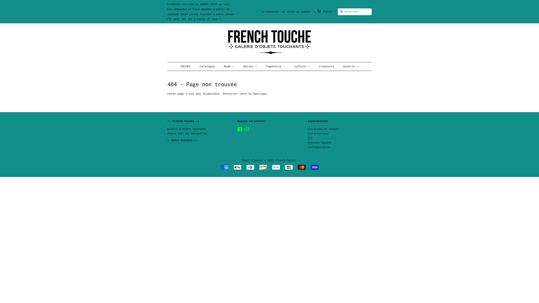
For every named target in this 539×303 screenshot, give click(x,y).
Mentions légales (319, 142)
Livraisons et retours (323, 129)
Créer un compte (299, 11)
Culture (301, 66)
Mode (228, 66)
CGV (310, 138)
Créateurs (326, 66)
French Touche (285, 160)
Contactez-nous (318, 133)
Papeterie (274, 66)
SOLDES (185, 66)
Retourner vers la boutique (245, 93)
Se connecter (270, 11)
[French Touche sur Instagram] (246, 130)
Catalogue (207, 66)
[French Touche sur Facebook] (239, 130)
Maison (249, 66)
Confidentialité (319, 147)
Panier (327, 11)
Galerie (350, 66)
